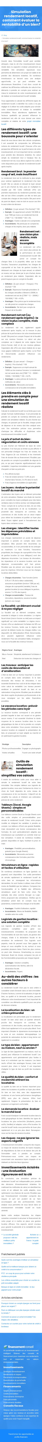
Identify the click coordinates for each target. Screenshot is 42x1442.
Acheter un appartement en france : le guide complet (32, 1239)
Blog (5, 35)
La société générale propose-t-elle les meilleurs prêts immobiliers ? (11, 1239)
